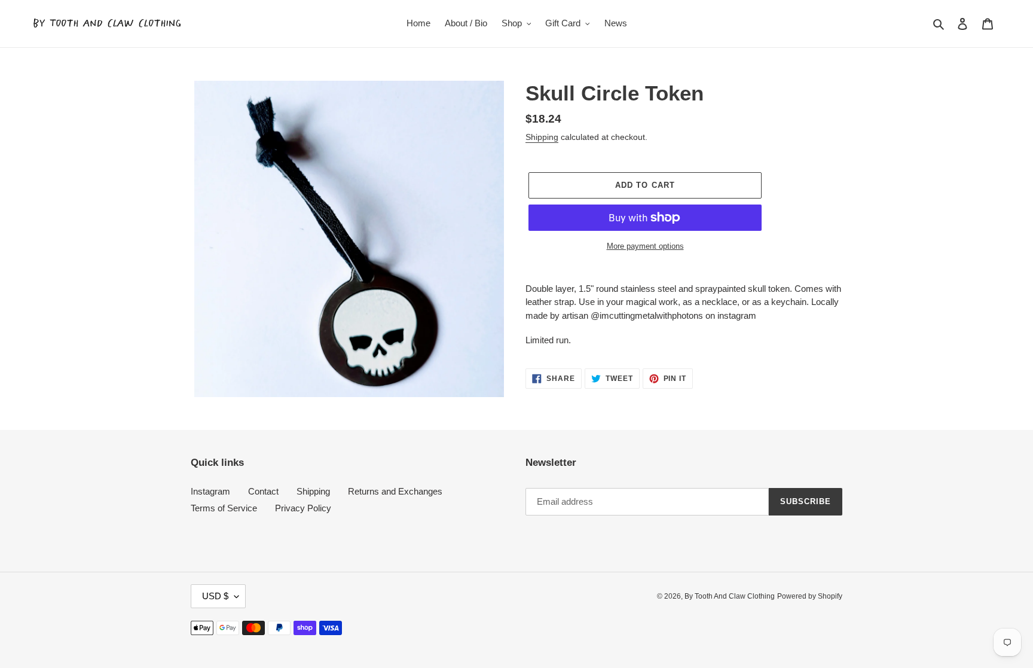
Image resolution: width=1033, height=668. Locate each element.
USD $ (215, 596)
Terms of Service (224, 508)
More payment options (645, 246)
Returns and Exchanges (395, 491)
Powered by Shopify (809, 596)
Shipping (541, 137)
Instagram (210, 491)
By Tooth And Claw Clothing (729, 596)
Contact (263, 491)
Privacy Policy (303, 508)
